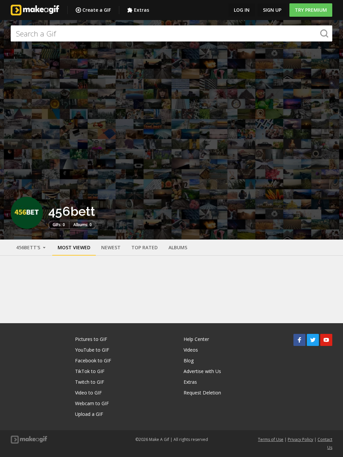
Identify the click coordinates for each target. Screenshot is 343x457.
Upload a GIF (89, 414)
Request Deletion (202, 392)
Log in (242, 10)
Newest (111, 247)
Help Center (196, 339)
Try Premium (311, 10)
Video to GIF (88, 392)
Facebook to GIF (93, 360)
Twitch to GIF (89, 382)
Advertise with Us (202, 371)
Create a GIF (96, 10)
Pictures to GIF (91, 339)
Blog (189, 360)
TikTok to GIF (90, 371)
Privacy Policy (300, 439)
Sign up (272, 10)
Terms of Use (270, 439)
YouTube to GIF (92, 350)
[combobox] (171, 33)
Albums (177, 247)
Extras (141, 10)
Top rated (144, 247)
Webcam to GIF (92, 403)
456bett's (29, 247)
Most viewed (74, 247)
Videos (191, 350)
